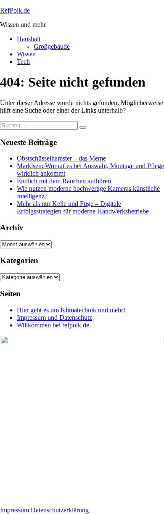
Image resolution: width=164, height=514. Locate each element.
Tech (23, 61)
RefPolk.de (15, 10)
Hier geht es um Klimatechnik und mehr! (71, 310)
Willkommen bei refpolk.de (53, 325)
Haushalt (28, 38)
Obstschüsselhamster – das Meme (61, 158)
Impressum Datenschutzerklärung (44, 510)
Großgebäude (52, 46)
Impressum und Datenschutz (54, 317)
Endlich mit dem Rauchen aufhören (64, 181)
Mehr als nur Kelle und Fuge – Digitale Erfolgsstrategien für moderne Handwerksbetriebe (83, 207)
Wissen (26, 54)
